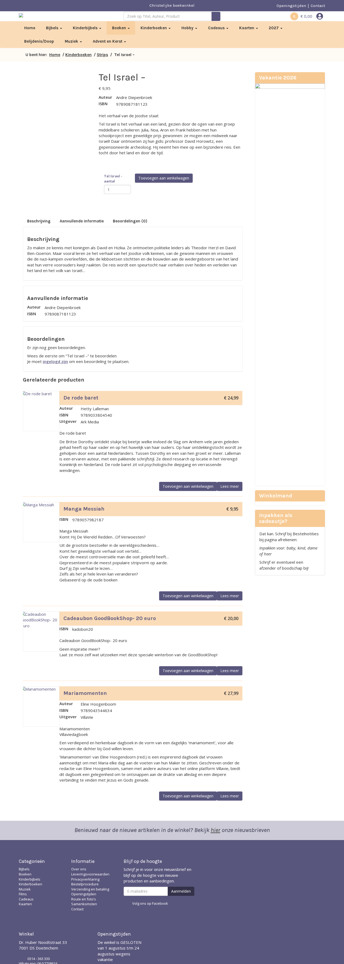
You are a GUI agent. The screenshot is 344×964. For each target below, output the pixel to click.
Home (29, 27)
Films (23, 894)
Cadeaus (217, 27)
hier (215, 830)
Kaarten (247, 27)
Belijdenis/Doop (39, 41)
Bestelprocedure (85, 884)
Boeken (119, 27)
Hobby (188, 27)
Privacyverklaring (85, 879)
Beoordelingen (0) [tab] (130, 221)
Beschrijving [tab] (39, 221)
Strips (102, 54)
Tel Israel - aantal (113, 179)
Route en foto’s (83, 899)
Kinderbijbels (86, 27)
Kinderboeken (154, 27)
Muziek (72, 41)
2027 (274, 27)
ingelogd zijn (55, 361)
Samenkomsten (84, 903)
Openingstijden (291, 5)
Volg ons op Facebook (150, 903)
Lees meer (229, 486)
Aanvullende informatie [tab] (82, 221)
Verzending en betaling (90, 889)
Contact (318, 5)
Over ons (78, 869)
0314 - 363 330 (38, 958)
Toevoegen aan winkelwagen (163, 178)
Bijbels (52, 27)
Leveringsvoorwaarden (90, 874)
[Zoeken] (216, 16)
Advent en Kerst (108, 41)
